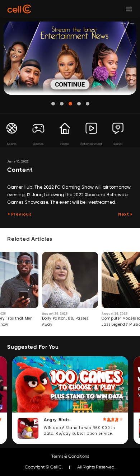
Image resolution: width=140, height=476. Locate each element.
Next (124, 214)
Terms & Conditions (70, 456)
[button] (53, 103)
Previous (21, 214)
